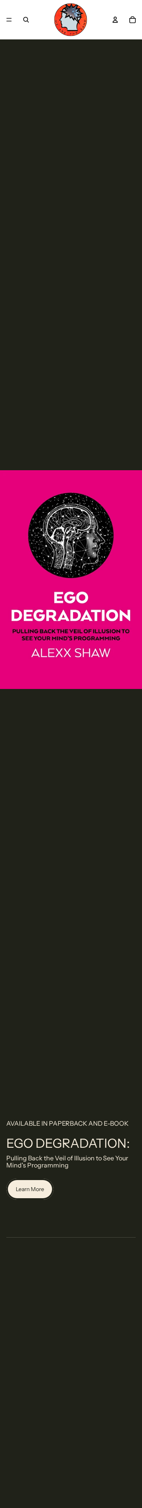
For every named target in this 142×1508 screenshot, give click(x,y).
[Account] (115, 19)
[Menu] (9, 20)
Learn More (30, 1189)
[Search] (26, 19)
